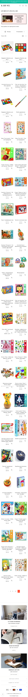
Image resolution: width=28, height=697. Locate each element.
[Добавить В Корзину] (11, 61)
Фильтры (9, 31)
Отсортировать (19, 31)
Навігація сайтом (14, 678)
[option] (14, 2)
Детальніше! (14, 674)
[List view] (26, 36)
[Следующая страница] (19, 591)
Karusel (5, 5)
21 (15, 591)
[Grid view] (23, 36)
